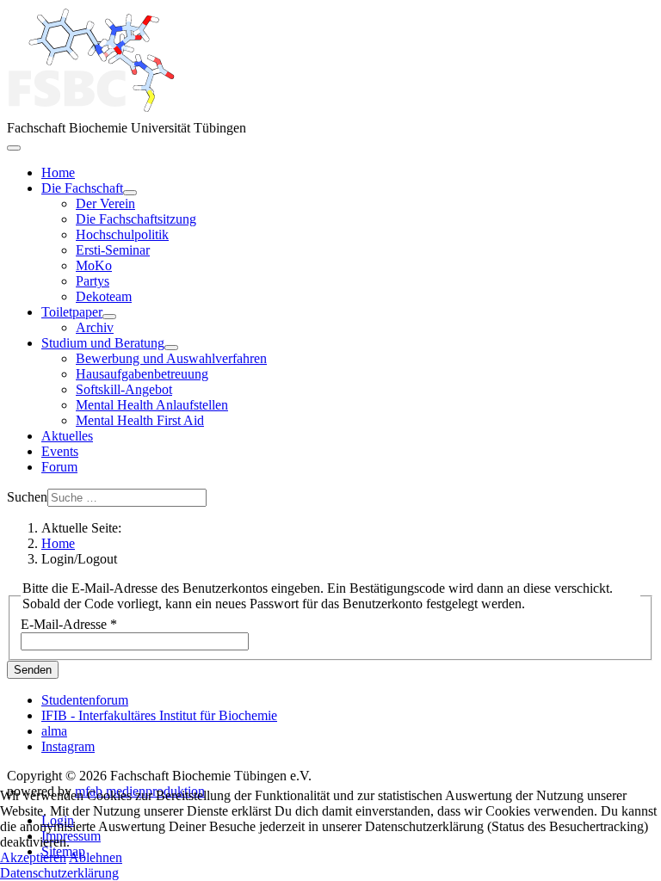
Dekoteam (104, 296)
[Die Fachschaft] (130, 192)
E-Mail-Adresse (69, 624)
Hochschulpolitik (122, 234)
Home (58, 172)
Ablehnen (95, 857)
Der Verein (105, 203)
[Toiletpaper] (109, 316)
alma (54, 731)
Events (59, 451)
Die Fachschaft (82, 188)
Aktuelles (67, 435)
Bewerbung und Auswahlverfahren (171, 358)
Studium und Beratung (102, 343)
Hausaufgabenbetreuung (142, 374)
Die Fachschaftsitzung (136, 219)
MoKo (94, 265)
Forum (59, 466)
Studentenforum (84, 700)
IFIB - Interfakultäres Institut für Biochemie (159, 715)
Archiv (95, 327)
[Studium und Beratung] (171, 347)
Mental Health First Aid (140, 420)
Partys (92, 281)
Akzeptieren (33, 857)
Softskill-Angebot (124, 389)
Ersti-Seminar (113, 250)
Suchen (27, 497)
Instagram (68, 746)
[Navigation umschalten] (14, 148)
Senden (33, 669)
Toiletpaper (71, 312)
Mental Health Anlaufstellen (152, 404)
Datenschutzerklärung (59, 873)
